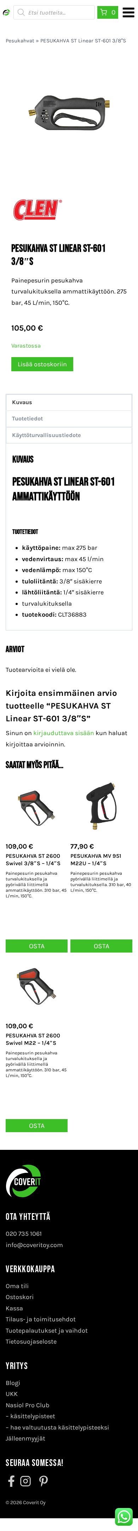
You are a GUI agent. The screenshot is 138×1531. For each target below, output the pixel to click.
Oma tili (17, 1286)
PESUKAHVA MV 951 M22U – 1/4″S (95, 859)
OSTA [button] (37, 946)
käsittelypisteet (32, 1416)
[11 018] (69, 114)
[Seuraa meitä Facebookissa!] (12, 1481)
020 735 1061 (24, 1234)
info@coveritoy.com (34, 1245)
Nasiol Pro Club (28, 1405)
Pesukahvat (20, 40)
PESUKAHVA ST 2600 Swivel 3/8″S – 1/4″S (33, 859)
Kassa (14, 1308)
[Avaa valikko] (128, 12)
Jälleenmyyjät (25, 1438)
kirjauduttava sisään (63, 733)
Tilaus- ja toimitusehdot (41, 1319)
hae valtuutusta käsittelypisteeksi (59, 1427)
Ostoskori (20, 1297)
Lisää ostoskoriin (42, 364)
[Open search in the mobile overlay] (54, 12)
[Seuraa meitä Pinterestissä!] (41, 1481)
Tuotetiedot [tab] (27, 418)
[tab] (69, 165)
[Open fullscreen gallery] (119, 165)
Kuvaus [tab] (22, 402)
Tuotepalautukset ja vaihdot (47, 1330)
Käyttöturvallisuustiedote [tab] (46, 435)
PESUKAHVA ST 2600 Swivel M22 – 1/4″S (33, 1039)
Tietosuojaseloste (31, 1341)
